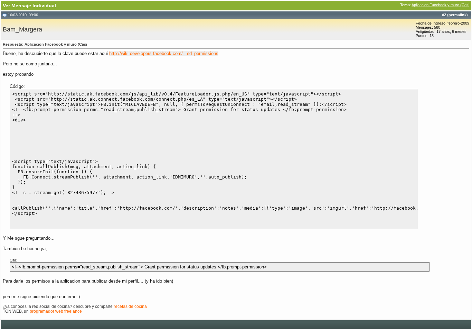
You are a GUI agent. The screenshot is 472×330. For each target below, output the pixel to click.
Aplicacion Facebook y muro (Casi (440, 5)
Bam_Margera (22, 29)
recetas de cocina (130, 306)
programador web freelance (56, 311)
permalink (457, 15)
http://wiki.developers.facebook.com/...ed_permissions (163, 53)
